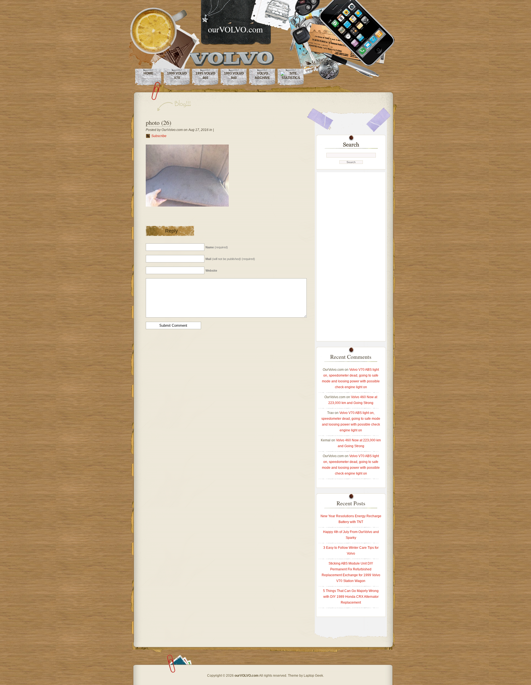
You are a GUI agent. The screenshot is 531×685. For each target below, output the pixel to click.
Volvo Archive (262, 75)
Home (148, 73)
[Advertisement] (351, 255)
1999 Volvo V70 (177, 75)
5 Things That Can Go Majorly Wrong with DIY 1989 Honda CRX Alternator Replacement (351, 596)
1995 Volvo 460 (205, 75)
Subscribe (158, 136)
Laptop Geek (313, 676)
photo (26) (158, 123)
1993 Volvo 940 (234, 75)
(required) (216, 247)
